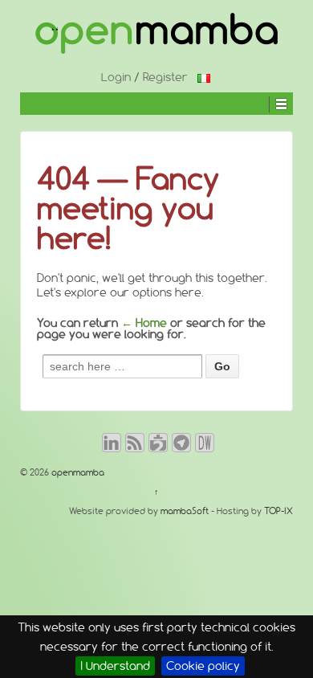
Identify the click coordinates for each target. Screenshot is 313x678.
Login (116, 77)
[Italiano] (203, 77)
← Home (144, 323)
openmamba (76, 472)
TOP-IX (278, 511)
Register (165, 77)
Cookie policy (203, 666)
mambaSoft (185, 511)
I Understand (115, 666)
